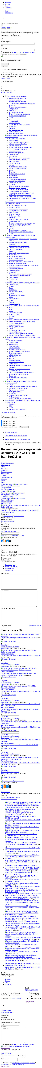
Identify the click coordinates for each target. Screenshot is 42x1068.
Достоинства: (5, 573)
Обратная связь (6, 1010)
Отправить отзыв (35, 625)
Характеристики (6, 493)
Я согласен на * (19, 1044)
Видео (3, 503)
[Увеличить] (21, 507)
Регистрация (9, 13)
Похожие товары (6, 498)
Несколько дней (10, 565)
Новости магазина (9, 421)
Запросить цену (18, 1064)
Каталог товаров (6, 92)
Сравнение (15, 647)
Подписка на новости (8, 412)
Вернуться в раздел (7, 484)
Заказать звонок (6, 27)
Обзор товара (5, 486)
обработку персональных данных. (23, 52)
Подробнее (4, 645)
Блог (6, 6)
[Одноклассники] (5, 541)
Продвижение (29, 1001)
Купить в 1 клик (18, 535)
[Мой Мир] (7, 541)
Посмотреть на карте (16, 998)
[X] (10, 541)
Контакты (8, 7)
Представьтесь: (6, 625)
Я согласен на (19, 52)
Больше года (9, 570)
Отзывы (7, 4)
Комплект (4, 489)
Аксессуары (5, 495)
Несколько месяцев (11, 566)
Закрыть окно (5, 78)
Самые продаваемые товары (10, 797)
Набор (3, 487)
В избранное (5, 648)
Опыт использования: (8, 561)
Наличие (4, 500)
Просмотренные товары (9, 799)
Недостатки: (5, 591)
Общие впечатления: (8, 608)
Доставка (8, 2)
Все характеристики (7, 521)
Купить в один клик (22, 1046)
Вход (6, 11)
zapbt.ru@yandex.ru (31, 990)
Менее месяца (9, 568)
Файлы (3, 502)
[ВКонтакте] (2, 541)
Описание (4, 491)
